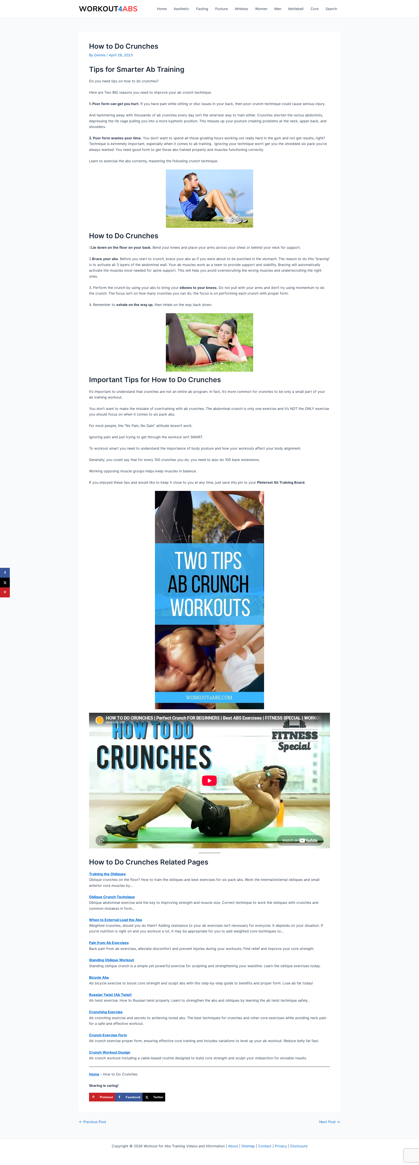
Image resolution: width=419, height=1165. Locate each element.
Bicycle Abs (99, 977)
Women (261, 9)
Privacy (281, 1146)
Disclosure (298, 1146)
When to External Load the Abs (115, 920)
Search (331, 9)
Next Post (329, 1122)
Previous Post (92, 1122)
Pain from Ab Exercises (109, 943)
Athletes (241, 9)
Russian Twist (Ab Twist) (110, 994)
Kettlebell (296, 9)
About (233, 1146)
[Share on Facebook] (5, 573)
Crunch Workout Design (109, 1052)
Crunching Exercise (106, 1012)
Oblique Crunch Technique (112, 897)
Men (277, 9)
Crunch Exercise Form (108, 1035)
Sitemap (248, 1146)
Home (162, 9)
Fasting (202, 9)
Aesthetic (181, 9)
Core (315, 9)
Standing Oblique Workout (111, 960)
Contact (264, 1146)
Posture (221, 9)
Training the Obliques (107, 874)
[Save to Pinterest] (5, 592)
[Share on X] (5, 582)
